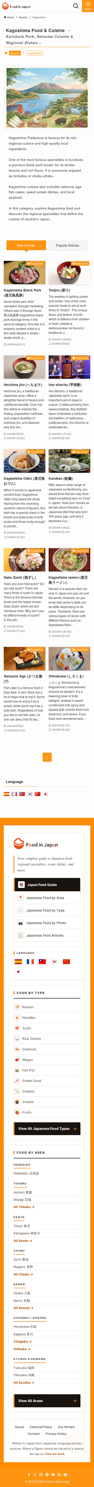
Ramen (24, 1007)
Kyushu (14, 53)
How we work (55, 1454)
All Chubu (21, 1274)
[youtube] (53, 1474)
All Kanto (21, 1241)
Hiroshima (25, 1327)
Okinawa (24, 1375)
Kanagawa (27, 1233)
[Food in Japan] (16, 6)
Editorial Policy (41, 1427)
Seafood (25, 1049)
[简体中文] (66, 961)
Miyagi (22, 1200)
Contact (34, 1434)
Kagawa (23, 1334)
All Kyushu (22, 1382)
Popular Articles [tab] (67, 245)
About (19, 1427)
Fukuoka (24, 1368)
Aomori (23, 1192)
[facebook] (29, 1474)
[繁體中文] (42, 961)
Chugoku (21, 1341)
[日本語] (18, 971)
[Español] (18, 961)
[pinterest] (47, 1474)
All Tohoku (22, 1207)
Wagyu (24, 1059)
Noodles (25, 1017)
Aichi (21, 1259)
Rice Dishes (28, 1038)
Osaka (22, 1293)
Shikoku (20, 1349)
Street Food (28, 1080)
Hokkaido (26, 1173)
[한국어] (54, 961)
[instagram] (41, 1474)
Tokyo (22, 1226)
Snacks (24, 1102)
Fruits (23, 1112)
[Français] (30, 961)
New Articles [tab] (26, 245)
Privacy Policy (56, 1434)
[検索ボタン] (76, 6)
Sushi (23, 1028)
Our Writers (66, 1427)
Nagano (23, 1267)
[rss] (59, 1474)
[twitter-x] (35, 1474)
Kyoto (22, 1301)
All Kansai (22, 1308)
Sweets (24, 1091)
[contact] (65, 1474)
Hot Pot (25, 1070)
